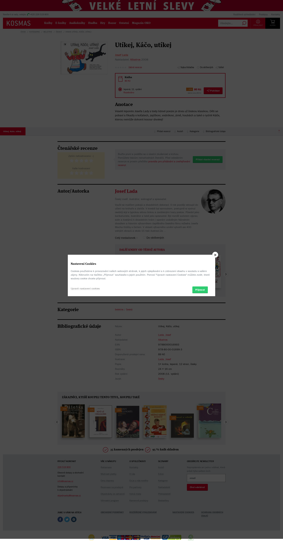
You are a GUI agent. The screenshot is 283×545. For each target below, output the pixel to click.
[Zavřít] (215, 255)
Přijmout (200, 289)
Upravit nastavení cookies (85, 288)
